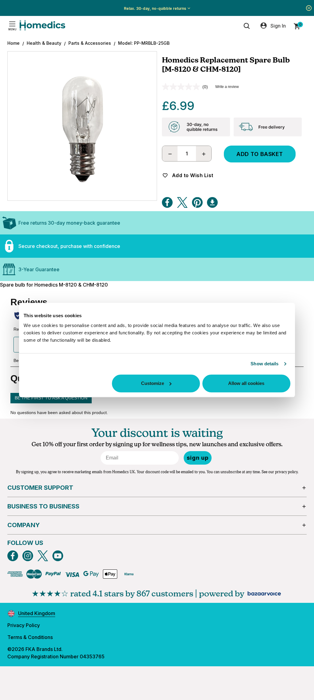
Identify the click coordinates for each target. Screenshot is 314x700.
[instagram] (27, 555)
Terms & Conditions (30, 637)
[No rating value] (182, 86)
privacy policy (286, 472)
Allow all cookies (246, 383)
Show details (264, 363)
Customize (152, 383)
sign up (198, 458)
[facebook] (12, 555)
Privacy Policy (23, 625)
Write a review (227, 87)
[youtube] (57, 555)
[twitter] (42, 555)
